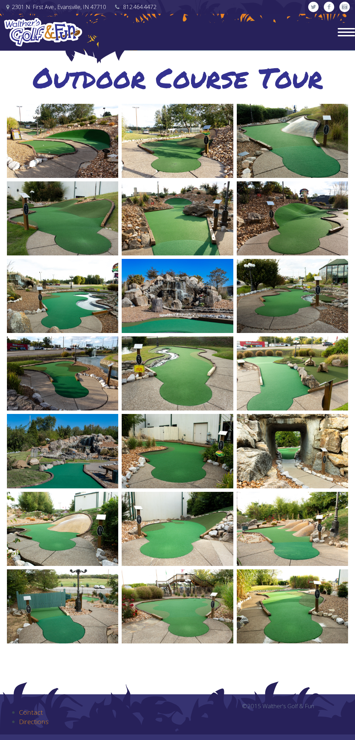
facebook (329, 7)
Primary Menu (346, 32)
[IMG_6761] (177, 606)
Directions (34, 721)
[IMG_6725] (292, 141)
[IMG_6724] (177, 141)
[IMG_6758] (292, 529)
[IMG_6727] (62, 218)
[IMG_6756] (177, 529)
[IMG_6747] (177, 451)
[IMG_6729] (177, 218)
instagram (344, 7)
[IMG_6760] (62, 606)
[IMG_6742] (177, 373)
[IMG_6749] (292, 451)
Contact (31, 712)
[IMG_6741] (62, 373)
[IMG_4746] (177, 296)
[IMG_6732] (292, 218)
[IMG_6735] (62, 296)
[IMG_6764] (292, 606)
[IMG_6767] (292, 373)
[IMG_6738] (292, 296)
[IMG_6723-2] (62, 141)
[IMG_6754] (62, 529)
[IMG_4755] (62, 451)
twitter (313, 7)
